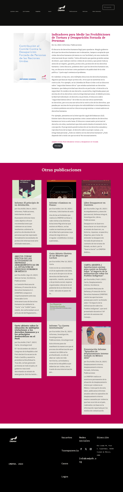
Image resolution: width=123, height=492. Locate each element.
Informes (66, 45)
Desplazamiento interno (93, 364)
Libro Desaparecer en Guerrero (94, 204)
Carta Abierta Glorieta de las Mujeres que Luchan (60, 256)
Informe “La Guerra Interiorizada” (59, 327)
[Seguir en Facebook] (81, 449)
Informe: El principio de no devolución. (27, 204)
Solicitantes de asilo (23, 214)
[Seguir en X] (86, 449)
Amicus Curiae (20, 278)
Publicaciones (76, 45)
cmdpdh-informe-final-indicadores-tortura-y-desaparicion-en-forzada (75, 142)
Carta (17, 345)
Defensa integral (100, 214)
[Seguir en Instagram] (91, 449)
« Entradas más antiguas (22, 420)
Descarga (58, 146)
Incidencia (31, 278)
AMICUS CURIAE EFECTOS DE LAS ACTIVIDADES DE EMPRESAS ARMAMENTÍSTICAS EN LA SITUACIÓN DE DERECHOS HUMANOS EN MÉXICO (27, 263)
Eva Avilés (21, 209)
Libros (98, 217)
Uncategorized (26, 345)
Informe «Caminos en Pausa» (60, 204)
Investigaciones (55, 337)
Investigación (62, 334)
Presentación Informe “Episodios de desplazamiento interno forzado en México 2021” (96, 353)
